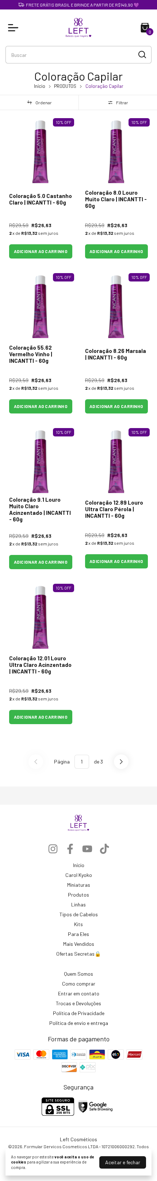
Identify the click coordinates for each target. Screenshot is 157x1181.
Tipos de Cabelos (79, 914)
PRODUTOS (65, 86)
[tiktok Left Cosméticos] (104, 849)
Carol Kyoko (78, 875)
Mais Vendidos (78, 944)
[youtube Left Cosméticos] (87, 849)
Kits (78, 924)
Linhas (78, 904)
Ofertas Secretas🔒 (78, 954)
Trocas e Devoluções (78, 1003)
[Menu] (14, 28)
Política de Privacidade (78, 1013)
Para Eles (78, 934)
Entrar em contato (78, 993)
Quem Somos (78, 974)
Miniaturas (78, 885)
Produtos (78, 894)
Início (39, 86)
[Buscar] (141, 54)
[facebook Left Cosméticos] (70, 849)
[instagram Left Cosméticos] (53, 849)
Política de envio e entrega (78, 1023)
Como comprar (78, 983)
